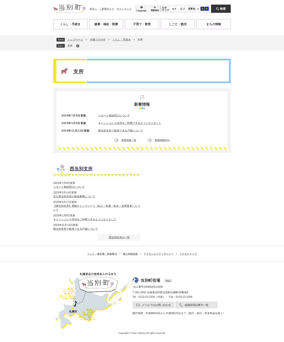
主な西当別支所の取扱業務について (74, 196)
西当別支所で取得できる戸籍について (120, 130)
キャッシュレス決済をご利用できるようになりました (129, 123)
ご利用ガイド (106, 9)
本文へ (93, 9)
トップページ (75, 39)
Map (168, 281)
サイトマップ (124, 9)
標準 (174, 9)
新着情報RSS (162, 140)
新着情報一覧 (128, 140)
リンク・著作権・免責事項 (102, 253)
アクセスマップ (188, 253)
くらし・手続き (121, 39)
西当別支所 (81, 168)
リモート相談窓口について (114, 115)
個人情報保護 (130, 253)
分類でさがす (98, 39)
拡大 (182, 8)
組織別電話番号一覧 (196, 305)
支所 (70, 45)
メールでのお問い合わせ (156, 305)
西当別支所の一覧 (119, 237)
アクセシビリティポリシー (158, 253)
